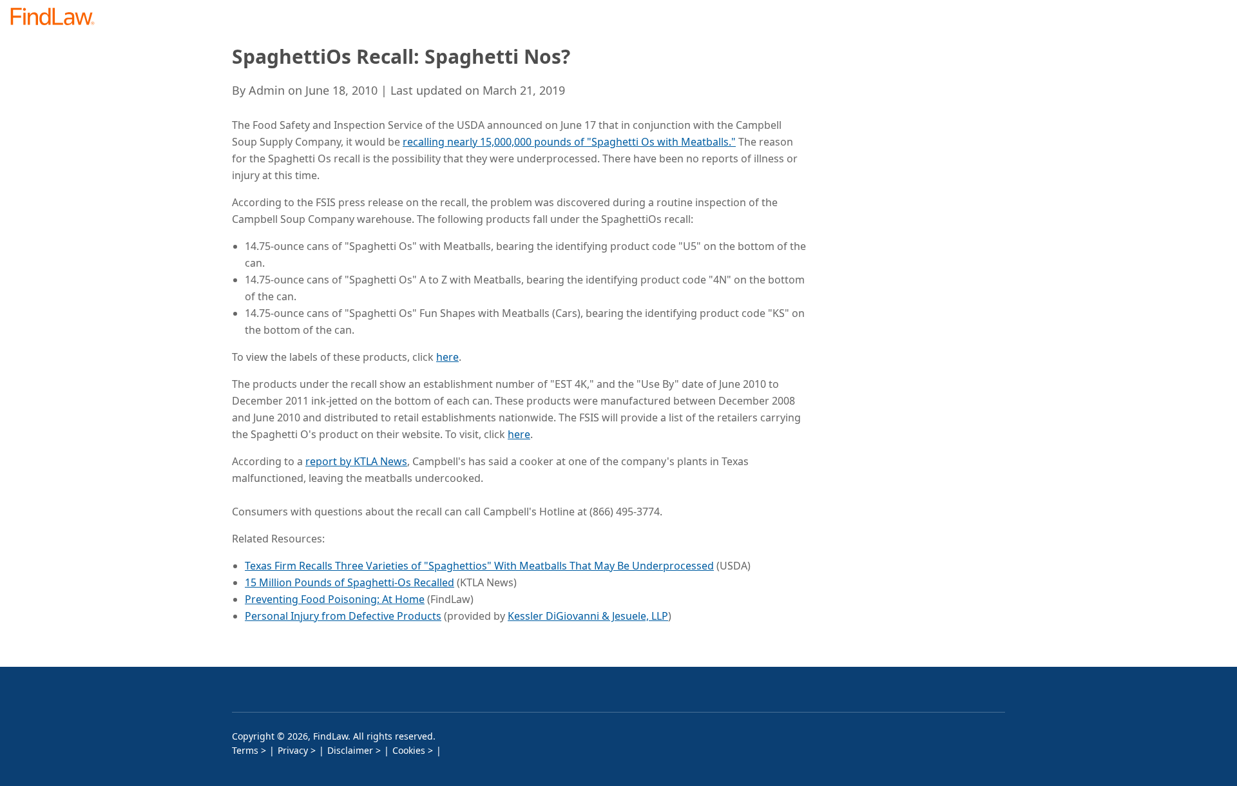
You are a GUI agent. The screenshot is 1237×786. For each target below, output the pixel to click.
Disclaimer (350, 750)
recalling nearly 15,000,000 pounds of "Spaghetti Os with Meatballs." (569, 142)
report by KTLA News (356, 461)
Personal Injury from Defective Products (343, 616)
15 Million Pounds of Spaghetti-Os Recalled (349, 582)
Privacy (293, 750)
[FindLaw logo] (57, 18)
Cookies (408, 750)
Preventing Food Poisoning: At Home (335, 599)
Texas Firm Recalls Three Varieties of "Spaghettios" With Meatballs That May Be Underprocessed (479, 566)
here (447, 357)
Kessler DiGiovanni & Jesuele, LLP (588, 616)
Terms (245, 750)
